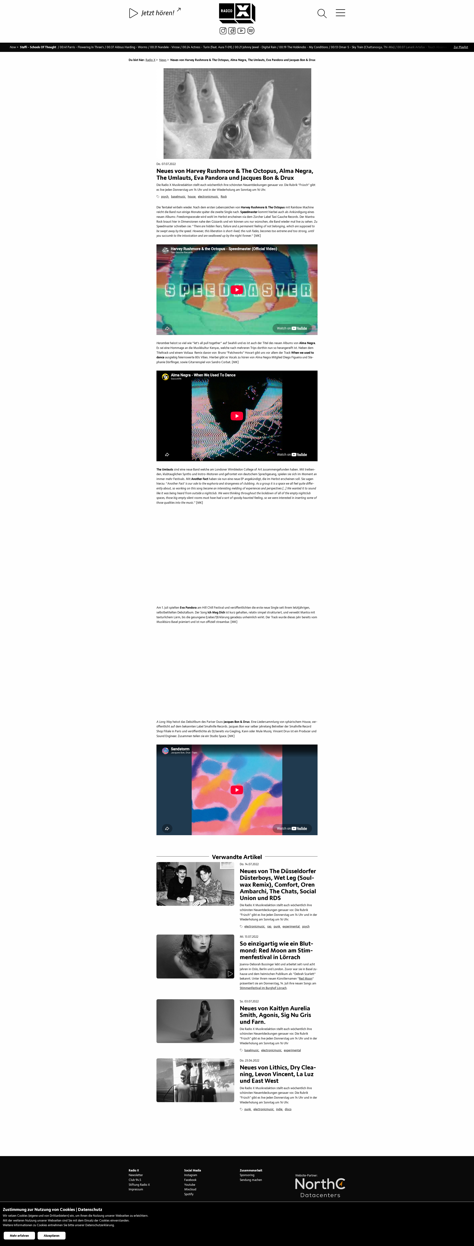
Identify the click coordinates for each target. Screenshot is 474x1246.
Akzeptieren (51, 1236)
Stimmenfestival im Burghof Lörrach (263, 988)
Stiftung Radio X (139, 1185)
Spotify (188, 1194)
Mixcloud (190, 1189)
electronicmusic (208, 196)
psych (164, 196)
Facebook (190, 1180)
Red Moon (305, 979)
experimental (291, 926)
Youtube (189, 1185)
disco (288, 1109)
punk (277, 926)
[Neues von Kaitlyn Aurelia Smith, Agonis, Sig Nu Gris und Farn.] (195, 1021)
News (162, 60)
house (192, 196)
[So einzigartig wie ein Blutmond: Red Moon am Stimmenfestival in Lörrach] (195, 956)
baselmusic (178, 196)
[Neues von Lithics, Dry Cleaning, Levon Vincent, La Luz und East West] (195, 1080)
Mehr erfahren (19, 1236)
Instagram (190, 1175)
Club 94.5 (135, 1180)
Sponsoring (247, 1175)
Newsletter (136, 1175)
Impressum (136, 1189)
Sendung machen (251, 1180)
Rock (224, 196)
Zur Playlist (461, 47)
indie (279, 1109)
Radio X (150, 60)
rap (269, 926)
